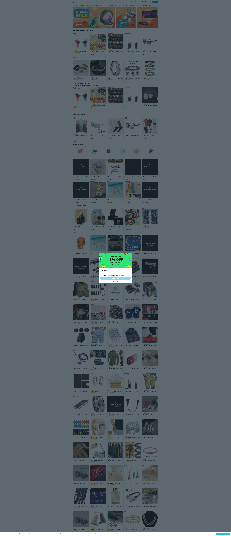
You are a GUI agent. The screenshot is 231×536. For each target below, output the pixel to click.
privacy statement (48, 533)
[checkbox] (100, 275)
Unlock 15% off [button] (115, 278)
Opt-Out (222, 534)
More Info (227, 534)
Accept (218, 534)
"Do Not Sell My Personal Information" (145, 533)
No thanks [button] (115, 281)
